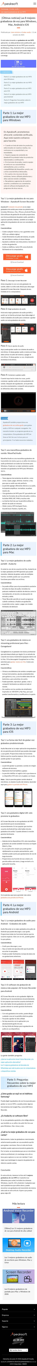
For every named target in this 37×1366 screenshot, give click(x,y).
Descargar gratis (14, 256)
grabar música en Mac (18, 662)
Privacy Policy (18, 1364)
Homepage (4, 9)
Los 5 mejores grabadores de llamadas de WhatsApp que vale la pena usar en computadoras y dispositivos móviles (18, 1068)
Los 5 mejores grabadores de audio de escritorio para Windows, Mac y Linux (18, 1260)
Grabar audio (14, 9)
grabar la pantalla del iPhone (17, 784)
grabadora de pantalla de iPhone (12, 897)
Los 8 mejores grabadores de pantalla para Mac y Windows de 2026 (17, 1291)
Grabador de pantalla (15, 207)
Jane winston (15, 32)
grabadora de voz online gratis (13, 425)
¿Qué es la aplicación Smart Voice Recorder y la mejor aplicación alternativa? (17, 1060)
